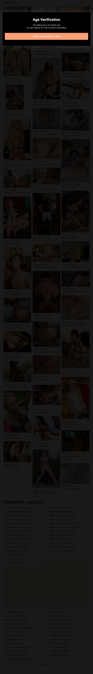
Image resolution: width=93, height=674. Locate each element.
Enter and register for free (46, 36)
